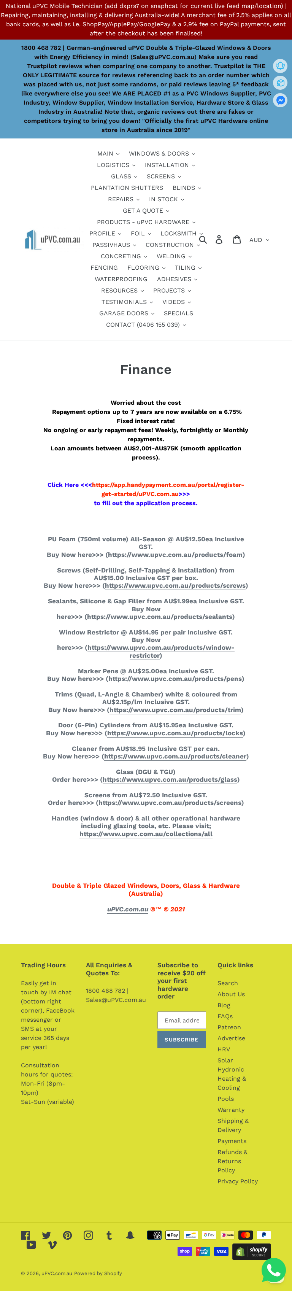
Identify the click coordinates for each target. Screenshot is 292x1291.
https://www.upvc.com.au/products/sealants (159, 616)
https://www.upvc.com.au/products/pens (175, 678)
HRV (223, 1049)
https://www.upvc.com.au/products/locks (175, 733)
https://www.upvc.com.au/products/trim (175, 710)
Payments (231, 1141)
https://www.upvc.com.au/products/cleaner (175, 756)
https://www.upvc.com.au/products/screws (175, 585)
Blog (223, 1005)
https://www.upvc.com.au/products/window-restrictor (161, 651)
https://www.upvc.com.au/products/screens (169, 802)
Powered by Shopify (98, 1273)
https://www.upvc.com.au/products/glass (170, 779)
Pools (225, 1098)
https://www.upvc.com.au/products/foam (175, 554)
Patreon (229, 1027)
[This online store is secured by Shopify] (251, 1258)
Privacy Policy (237, 1181)
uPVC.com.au (127, 909)
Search (227, 983)
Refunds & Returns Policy (232, 1161)
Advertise (231, 1038)
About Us (231, 994)
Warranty (230, 1109)
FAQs (225, 1016)
